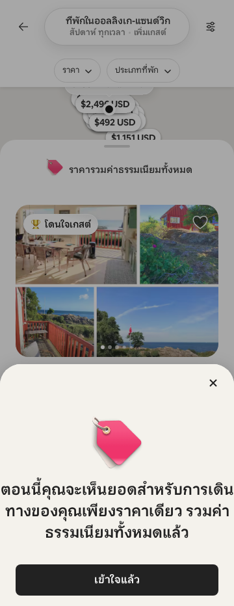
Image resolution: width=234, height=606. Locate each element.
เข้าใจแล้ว (117, 579)
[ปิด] (213, 383)
